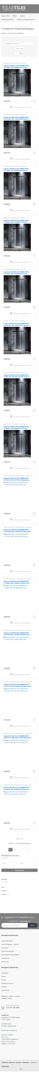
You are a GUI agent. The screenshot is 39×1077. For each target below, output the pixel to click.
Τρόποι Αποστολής (7, 941)
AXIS (2, 887)
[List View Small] (26, 39)
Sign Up (32, 925)
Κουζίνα (3, 980)
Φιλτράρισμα (19, 870)
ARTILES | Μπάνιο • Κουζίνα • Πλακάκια (16, 1062)
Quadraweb (5, 1066)
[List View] (21, 39)
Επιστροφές (4, 948)
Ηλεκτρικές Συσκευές (7, 983)
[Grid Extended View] (17, 39)
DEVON (3, 891)
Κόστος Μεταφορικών (7, 951)
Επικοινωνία (4, 961)
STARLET (4, 894)
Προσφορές (4, 973)
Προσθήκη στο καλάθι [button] (33, 101)
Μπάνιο (14, 16)
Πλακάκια (4, 987)
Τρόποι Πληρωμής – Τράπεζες (10, 944)
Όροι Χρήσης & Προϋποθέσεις (10, 955)
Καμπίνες (22, 16)
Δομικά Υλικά (5, 990)
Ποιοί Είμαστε (5, 958)
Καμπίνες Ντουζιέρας (7, 19)
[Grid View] (13, 39)
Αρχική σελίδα (5, 16)
